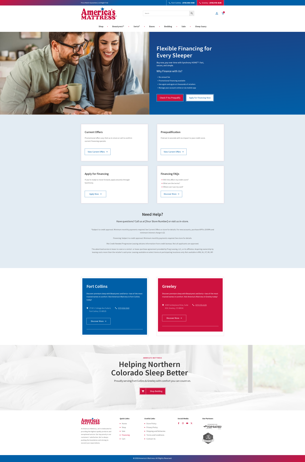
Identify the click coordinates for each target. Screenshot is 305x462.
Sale (123, 431)
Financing (126, 435)
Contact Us (150, 439)
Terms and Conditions (155, 435)
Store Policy (151, 423)
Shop (124, 427)
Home (124, 423)
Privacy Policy (152, 427)
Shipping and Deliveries (155, 431)
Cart (123, 439)
